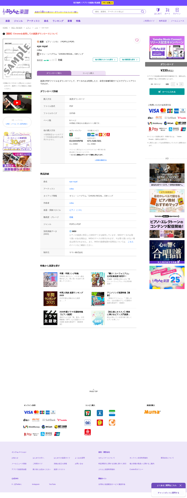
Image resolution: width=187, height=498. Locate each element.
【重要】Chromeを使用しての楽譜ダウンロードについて (31, 33)
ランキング (58, 21)
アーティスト (33, 21)
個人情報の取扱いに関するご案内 (142, 464)
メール (13, 124)
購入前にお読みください (42, 469)
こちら (130, 242)
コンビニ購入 (88, 73)
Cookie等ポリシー (136, 469)
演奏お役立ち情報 (60, 464)
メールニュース (177, 21)
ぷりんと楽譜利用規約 (106, 469)
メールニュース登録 (19, 464)
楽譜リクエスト (59, 469)
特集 (78, 21)
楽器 (7, 21)
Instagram (35, 484)
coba (71, 189)
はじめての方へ (38, 458)
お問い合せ (79, 464)
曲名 (46, 21)
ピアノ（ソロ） (76, 210)
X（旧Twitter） (23, 124)
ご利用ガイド (149, 21)
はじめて (158, 13)
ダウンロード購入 (54, 73)
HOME (5, 28)
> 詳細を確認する (101, 160)
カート (167, 13)
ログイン (177, 13)
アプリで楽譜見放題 (19, 469)
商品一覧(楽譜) (16, 28)
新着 (70, 21)
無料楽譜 (163, 21)
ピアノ (28, 28)
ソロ (36, 28)
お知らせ (15, 458)
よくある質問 (80, 458)
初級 (71, 217)
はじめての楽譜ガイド (62, 458)
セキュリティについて (106, 458)
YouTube (52, 484)
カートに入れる (169, 92)
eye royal (73, 181)
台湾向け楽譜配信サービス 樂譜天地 (111, 484)
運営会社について (167, 458)
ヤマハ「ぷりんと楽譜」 (16, 11)
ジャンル (18, 21)
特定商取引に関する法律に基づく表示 (112, 464)
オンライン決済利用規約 (139, 458)
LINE (8, 124)
